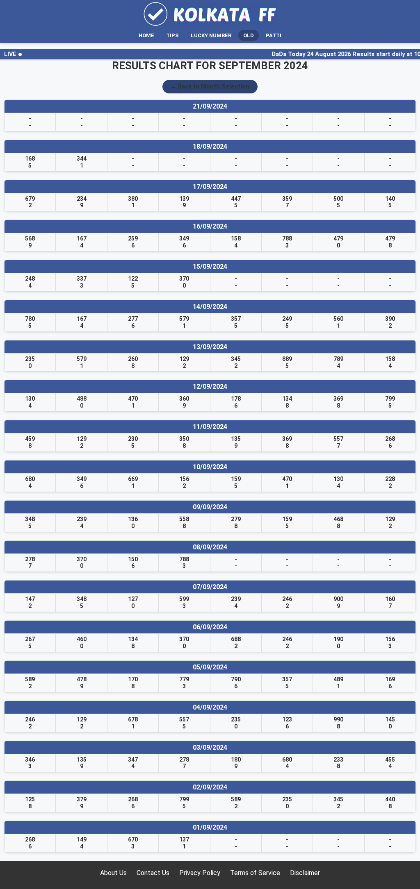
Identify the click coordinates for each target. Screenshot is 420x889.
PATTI (273, 35)
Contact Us (153, 873)
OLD (248, 35)
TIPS (172, 35)
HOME (146, 35)
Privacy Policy (199, 873)
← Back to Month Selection (210, 86)
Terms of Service (255, 873)
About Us (113, 873)
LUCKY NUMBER (211, 35)
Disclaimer (305, 873)
